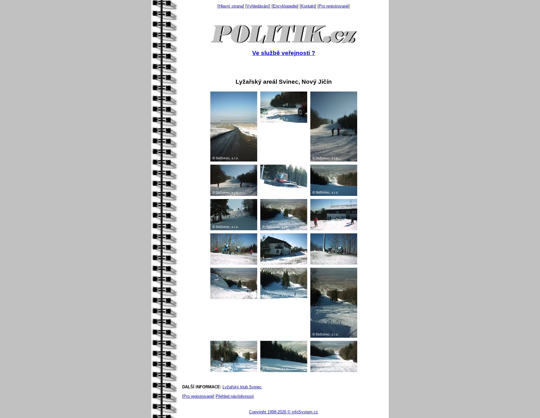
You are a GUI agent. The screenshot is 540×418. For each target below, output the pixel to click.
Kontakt (308, 6)
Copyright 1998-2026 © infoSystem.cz (283, 412)
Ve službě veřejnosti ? (283, 53)
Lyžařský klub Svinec (242, 387)
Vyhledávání (258, 6)
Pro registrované (333, 6)
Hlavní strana (231, 6)
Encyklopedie (285, 6)
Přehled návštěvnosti (235, 396)
